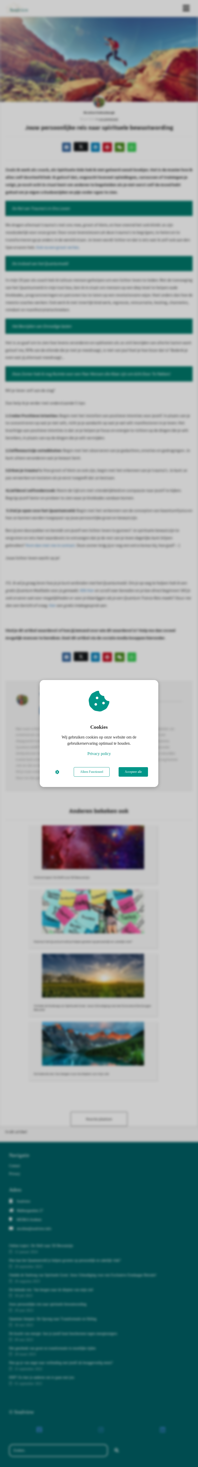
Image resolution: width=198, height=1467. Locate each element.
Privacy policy (99, 753)
